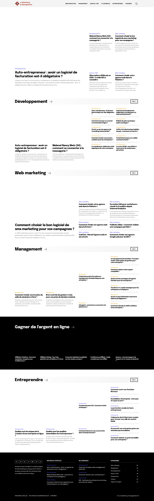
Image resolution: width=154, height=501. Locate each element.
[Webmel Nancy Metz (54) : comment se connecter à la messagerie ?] (101, 22)
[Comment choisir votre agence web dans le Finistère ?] (127, 62)
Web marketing (120, 34)
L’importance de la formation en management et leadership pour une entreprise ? (91, 278)
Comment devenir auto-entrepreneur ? (92, 475)
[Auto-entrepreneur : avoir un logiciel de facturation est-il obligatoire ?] (50, 39)
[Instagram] (20, 461)
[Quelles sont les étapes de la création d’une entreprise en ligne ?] (29, 406)
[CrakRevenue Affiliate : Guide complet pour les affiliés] (102, 343)
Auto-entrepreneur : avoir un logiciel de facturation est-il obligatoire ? (31, 148)
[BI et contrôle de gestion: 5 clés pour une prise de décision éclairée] (60, 272)
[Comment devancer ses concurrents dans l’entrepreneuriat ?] (93, 418)
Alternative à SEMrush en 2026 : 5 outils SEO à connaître (100, 78)
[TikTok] (28, 461)
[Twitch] (32, 461)
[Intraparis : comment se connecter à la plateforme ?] (93, 291)
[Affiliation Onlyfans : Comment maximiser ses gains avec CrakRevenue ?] (26, 343)
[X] (36, 461)
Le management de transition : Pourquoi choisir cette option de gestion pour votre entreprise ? (125, 260)
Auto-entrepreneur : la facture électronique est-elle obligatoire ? (103, 112)
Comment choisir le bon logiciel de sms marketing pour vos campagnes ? (125, 38)
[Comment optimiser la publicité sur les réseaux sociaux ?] (77, 343)
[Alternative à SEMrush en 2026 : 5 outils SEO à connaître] (101, 62)
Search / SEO (93, 73)
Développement (20, 69)
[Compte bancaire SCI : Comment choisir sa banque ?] (93, 393)
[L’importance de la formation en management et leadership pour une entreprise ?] (93, 263)
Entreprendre (19, 429)
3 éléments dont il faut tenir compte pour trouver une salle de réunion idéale (124, 419)
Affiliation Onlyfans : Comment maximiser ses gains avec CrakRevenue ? (25, 359)
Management (19, 292)
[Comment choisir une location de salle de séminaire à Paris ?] (29, 272)
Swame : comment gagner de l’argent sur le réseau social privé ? (127, 359)
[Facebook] (16, 461)
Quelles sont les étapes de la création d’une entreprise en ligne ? (29, 434)
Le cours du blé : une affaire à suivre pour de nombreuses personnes (126, 148)
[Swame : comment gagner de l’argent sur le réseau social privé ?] (127, 343)
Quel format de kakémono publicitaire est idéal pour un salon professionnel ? (126, 112)
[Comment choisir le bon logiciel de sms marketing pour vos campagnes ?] (127, 22)
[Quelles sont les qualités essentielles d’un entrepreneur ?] (60, 406)
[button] (136, 3)
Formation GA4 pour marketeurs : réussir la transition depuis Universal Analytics (124, 206)
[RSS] (24, 461)
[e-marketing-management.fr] (24, 3)
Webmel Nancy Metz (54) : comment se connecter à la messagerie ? (101, 38)
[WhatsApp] (40, 461)
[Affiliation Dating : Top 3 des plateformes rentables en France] (51, 343)
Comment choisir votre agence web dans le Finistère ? (124, 78)
